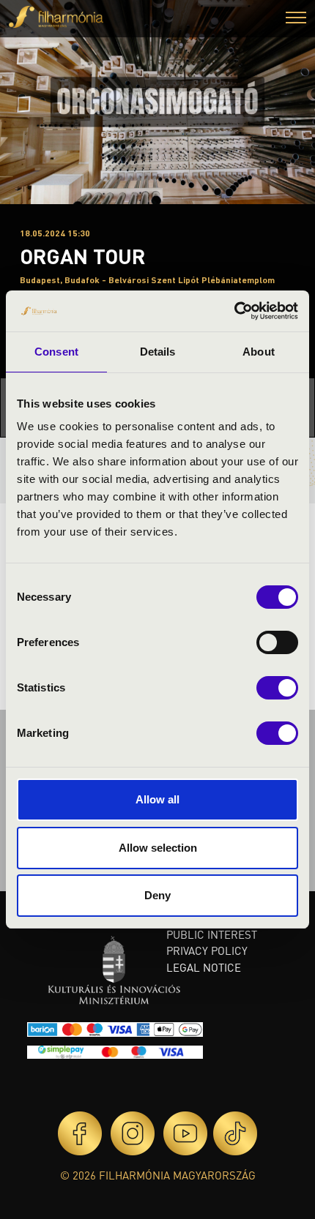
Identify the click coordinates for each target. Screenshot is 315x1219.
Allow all (157, 799)
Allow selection (158, 847)
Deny (157, 895)
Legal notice (203, 967)
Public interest (211, 934)
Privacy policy (207, 950)
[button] (296, 19)
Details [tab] (158, 351)
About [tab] (258, 351)
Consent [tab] (56, 351)
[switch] (277, 642)
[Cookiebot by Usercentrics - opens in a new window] (234, 310)
